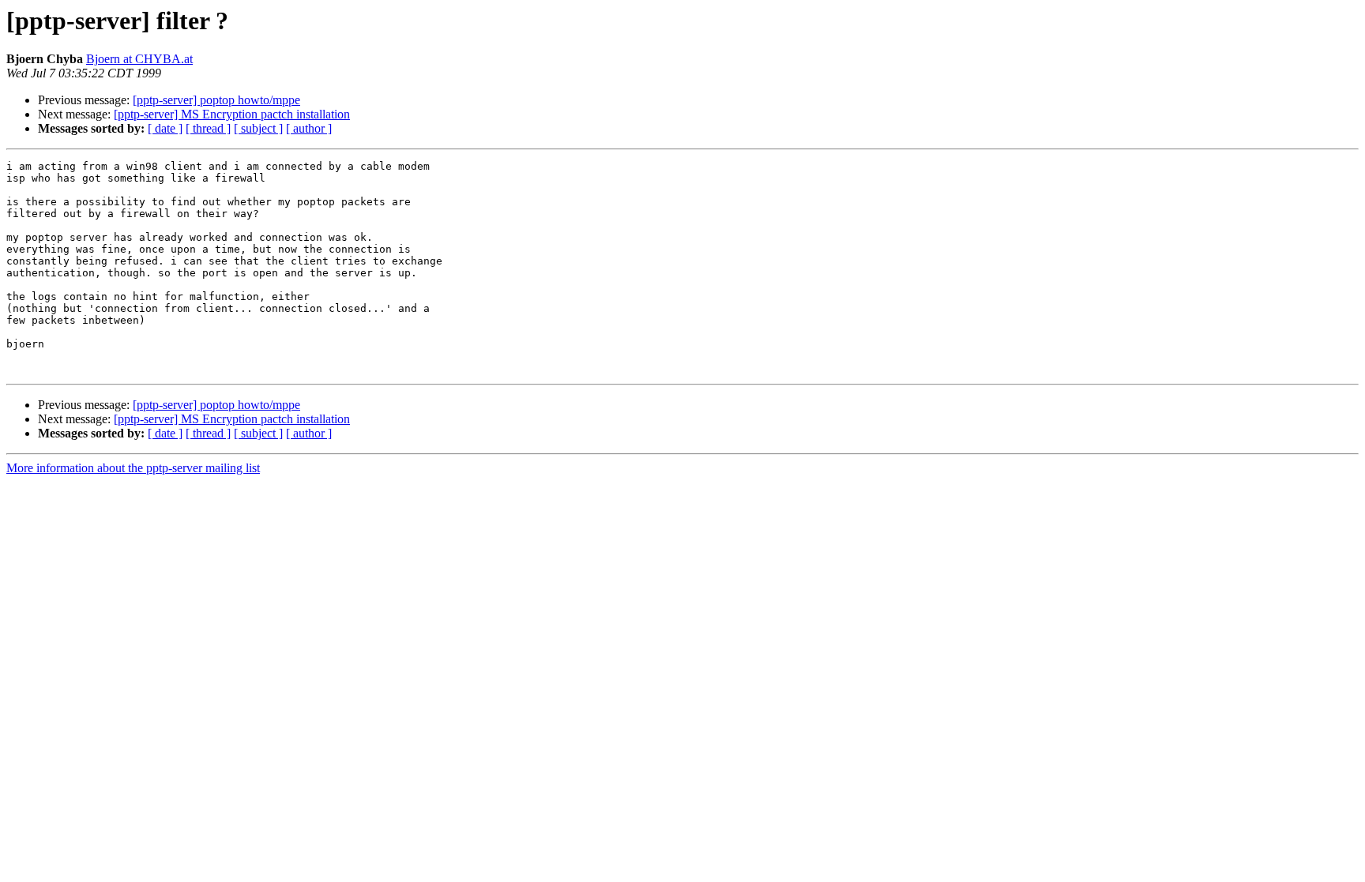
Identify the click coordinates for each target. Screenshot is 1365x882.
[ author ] (309, 128)
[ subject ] (258, 128)
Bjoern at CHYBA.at (139, 59)
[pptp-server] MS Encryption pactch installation (232, 114)
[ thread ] (208, 128)
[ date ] (165, 128)
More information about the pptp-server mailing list (133, 468)
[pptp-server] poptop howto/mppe (216, 100)
